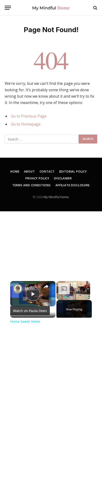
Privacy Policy (37, 178)
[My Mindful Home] (51, 7)
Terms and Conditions (31, 185)
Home (14, 171)
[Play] (59, 297)
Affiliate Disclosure (73, 185)
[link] (18, 288)
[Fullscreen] (87, 297)
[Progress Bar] (73, 294)
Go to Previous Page (28, 116)
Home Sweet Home (32, 288)
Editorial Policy (73, 171)
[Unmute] (65, 297)
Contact (47, 171)
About (29, 171)
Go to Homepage (26, 124)
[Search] (94, 7)
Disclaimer (63, 178)
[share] (46, 286)
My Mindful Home (56, 197)
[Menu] (8, 7)
